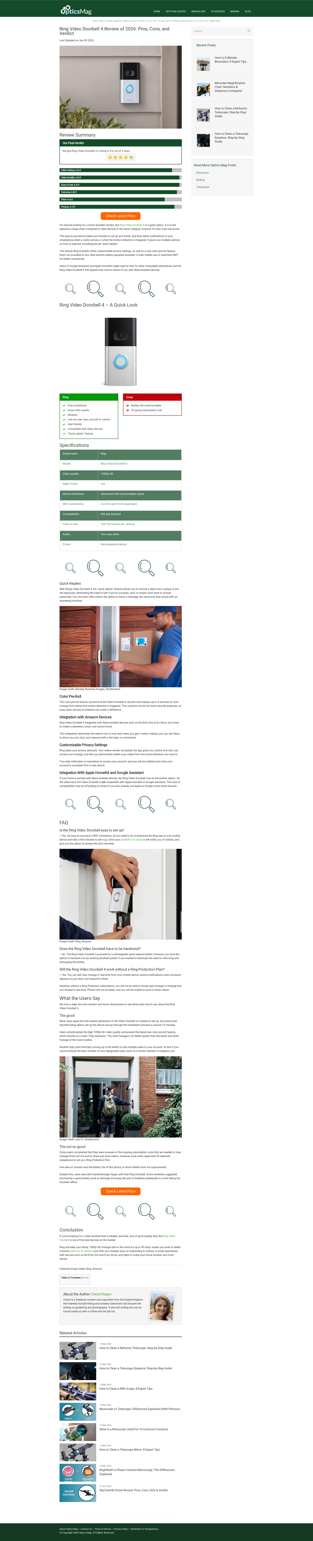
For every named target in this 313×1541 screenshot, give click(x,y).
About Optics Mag (69, 1529)
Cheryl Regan (101, 1294)
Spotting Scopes (176, 11)
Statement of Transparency (144, 1529)
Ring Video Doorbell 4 (131, 225)
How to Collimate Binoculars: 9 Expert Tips (230, 59)
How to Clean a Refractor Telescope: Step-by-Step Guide (231, 112)
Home (157, 11)
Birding (234, 11)
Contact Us (86, 1529)
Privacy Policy (121, 1529)
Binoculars (198, 11)
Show (85, 1277)
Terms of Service (103, 1529)
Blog (248, 11)
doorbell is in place (131, 839)
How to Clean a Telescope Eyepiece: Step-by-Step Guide (231, 137)
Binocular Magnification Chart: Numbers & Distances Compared (230, 86)
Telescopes (218, 11)
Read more (215, 21)
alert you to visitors (81, 1251)
